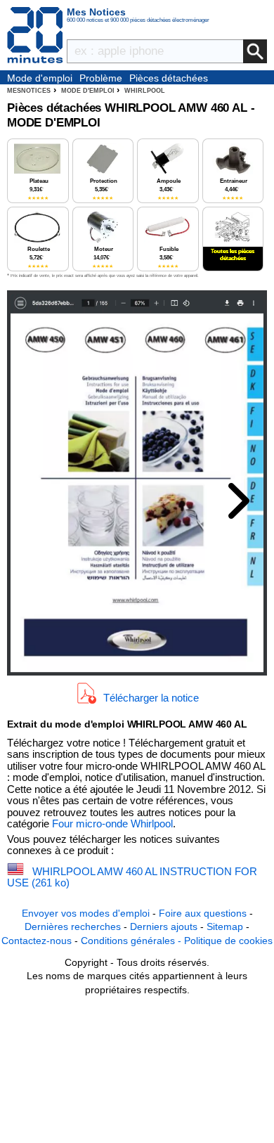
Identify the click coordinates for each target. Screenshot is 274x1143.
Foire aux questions (203, 913)
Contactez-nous (36, 940)
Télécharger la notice (151, 698)
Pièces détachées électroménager (168, 78)
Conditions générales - (132, 940)
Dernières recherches (73, 926)
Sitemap (225, 926)
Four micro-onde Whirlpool (112, 823)
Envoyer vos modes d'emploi (86, 913)
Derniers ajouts (163, 926)
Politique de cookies (228, 940)
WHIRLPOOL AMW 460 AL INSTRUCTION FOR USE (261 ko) (132, 877)
